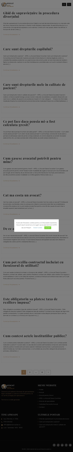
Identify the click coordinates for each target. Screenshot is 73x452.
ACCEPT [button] (47, 227)
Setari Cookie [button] (37, 227)
